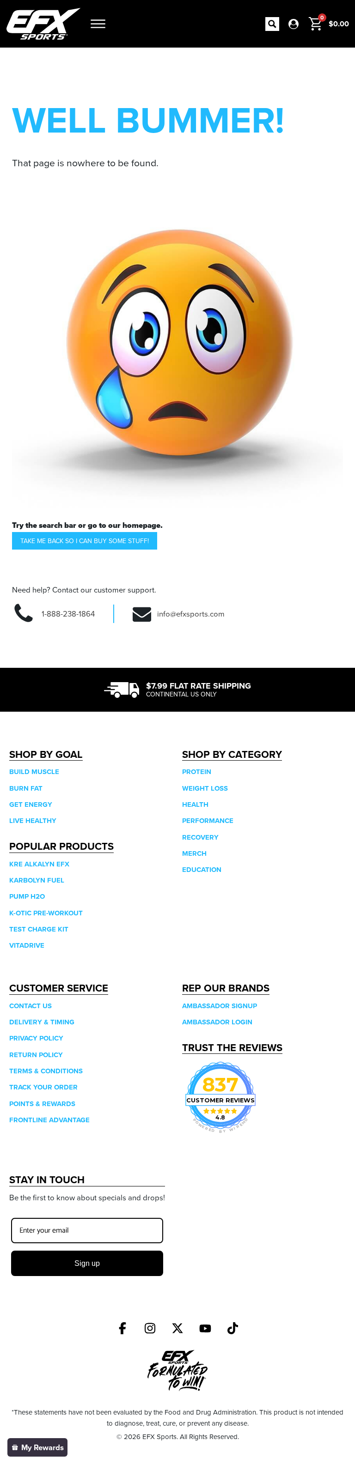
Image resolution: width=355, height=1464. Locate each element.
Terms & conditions (46, 1071)
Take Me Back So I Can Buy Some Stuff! (84, 540)
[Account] (293, 24)
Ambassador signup (219, 1006)
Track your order (43, 1087)
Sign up (87, 1263)
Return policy (36, 1055)
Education (201, 870)
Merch (194, 853)
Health (195, 804)
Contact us (30, 1006)
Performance (207, 821)
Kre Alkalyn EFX (39, 864)
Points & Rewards (42, 1104)
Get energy (30, 804)
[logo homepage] (43, 24)
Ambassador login (217, 1022)
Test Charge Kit (38, 929)
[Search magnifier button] (272, 24)
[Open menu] (98, 24)
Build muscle (34, 772)
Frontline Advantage (49, 1120)
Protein (196, 772)
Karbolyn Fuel (36, 880)
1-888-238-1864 (68, 613)
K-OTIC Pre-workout (46, 913)
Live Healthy (32, 821)
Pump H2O (27, 896)
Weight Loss (205, 788)
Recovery (200, 837)
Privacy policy (36, 1038)
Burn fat (26, 788)
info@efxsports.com (191, 613)
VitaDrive (26, 945)
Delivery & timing (41, 1022)
